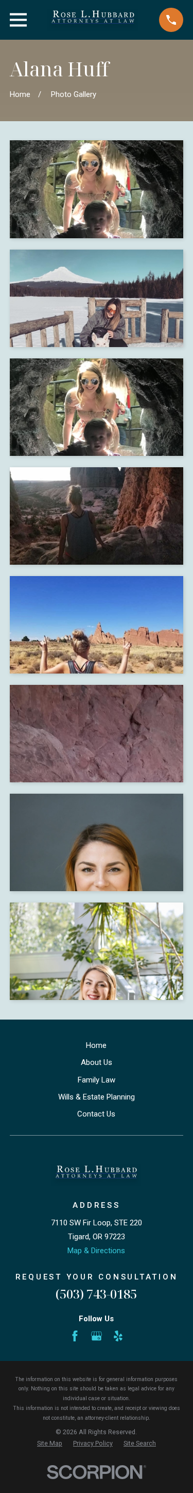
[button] (96, 189)
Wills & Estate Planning (96, 1097)
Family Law (96, 1080)
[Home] (93, 20)
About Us (96, 1062)
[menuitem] (49, 1444)
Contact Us (96, 1114)
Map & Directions (96, 1250)
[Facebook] (74, 1336)
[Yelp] (118, 1336)
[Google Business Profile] (96, 1336)
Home (96, 1045)
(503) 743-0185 (96, 1293)
